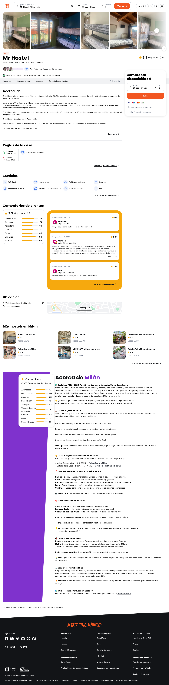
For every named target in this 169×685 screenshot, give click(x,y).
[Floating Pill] (156, 30)
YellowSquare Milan (97, 463)
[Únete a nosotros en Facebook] (6, 638)
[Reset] (72, 6)
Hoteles (64, 644)
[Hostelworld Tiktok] (34, 638)
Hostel (6, 53)
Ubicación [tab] (39, 81)
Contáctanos (66, 662)
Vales (75, 680)
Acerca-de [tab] (7, 81)
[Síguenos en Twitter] (12, 638)
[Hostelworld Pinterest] (28, 638)
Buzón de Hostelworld (141, 674)
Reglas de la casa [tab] (23, 81)
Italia (11, 62)
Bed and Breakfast (68, 650)
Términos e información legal (47, 680)
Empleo (136, 650)
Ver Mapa (19, 62)
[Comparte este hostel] (164, 48)
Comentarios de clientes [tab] (58, 81)
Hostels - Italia (124, 593)
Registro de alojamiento (142, 662)
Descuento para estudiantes (108, 668)
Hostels (64, 638)
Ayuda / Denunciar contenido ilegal (74, 668)
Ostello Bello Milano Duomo (107, 466)
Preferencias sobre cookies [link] (127, 680)
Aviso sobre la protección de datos (18, 680)
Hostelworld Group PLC (142, 638)
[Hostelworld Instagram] (17, 638)
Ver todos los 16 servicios (51, 69)
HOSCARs (101, 656)
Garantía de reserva (104, 650)
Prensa (135, 644)
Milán (5, 62)
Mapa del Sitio (107, 680)
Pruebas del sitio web (89, 680)
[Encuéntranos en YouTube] (23, 638)
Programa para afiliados (142, 668)
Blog (98, 644)
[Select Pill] (156, 6)
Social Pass (101, 638)
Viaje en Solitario (103, 662)
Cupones (65, 680)
